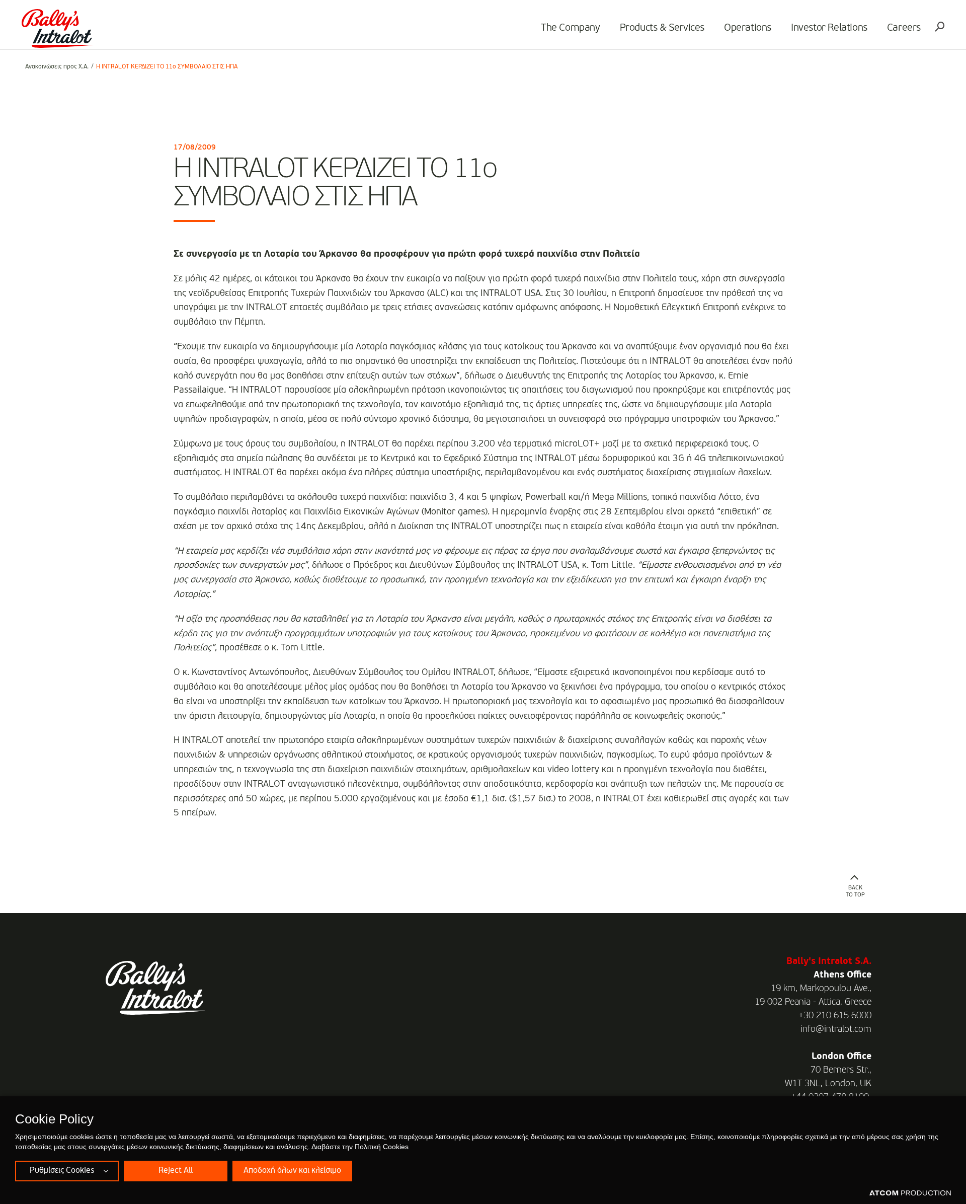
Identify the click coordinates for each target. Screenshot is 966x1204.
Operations (747, 28)
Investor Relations (829, 28)
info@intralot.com (835, 1029)
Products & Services (662, 28)
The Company (570, 28)
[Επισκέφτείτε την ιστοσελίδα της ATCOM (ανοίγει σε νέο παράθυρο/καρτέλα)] (910, 1193)
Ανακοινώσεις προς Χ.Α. (57, 67)
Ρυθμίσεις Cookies (62, 1171)
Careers (904, 28)
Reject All (175, 1171)
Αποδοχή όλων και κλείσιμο (292, 1171)
